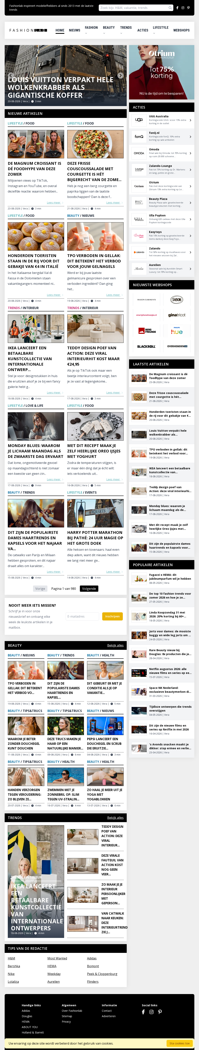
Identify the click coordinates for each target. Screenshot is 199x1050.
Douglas (27, 1016)
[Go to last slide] (11, 75)
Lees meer (54, 202)
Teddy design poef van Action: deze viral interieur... (112, 835)
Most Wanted (57, 958)
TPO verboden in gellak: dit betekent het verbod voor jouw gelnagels (94, 261)
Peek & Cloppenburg (102, 974)
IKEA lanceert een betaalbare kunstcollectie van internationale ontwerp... (30, 358)
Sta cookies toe (180, 1043)
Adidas (92, 958)
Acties (142, 30)
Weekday (54, 974)
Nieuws (74, 30)
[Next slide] (120, 75)
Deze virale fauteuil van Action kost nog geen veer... (112, 864)
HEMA (51, 966)
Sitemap (67, 1016)
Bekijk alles (115, 645)
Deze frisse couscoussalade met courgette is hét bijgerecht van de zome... (94, 171)
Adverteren (109, 1016)
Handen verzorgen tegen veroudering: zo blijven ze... (24, 794)
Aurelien (53, 981)
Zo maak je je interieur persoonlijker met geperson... (113, 893)
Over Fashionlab (72, 1011)
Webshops (181, 30)
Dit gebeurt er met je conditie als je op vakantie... (104, 688)
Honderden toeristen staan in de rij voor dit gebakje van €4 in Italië (33, 261)
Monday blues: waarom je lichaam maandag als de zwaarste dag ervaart (35, 451)
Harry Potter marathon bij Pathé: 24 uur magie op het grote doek (95, 538)
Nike (11, 974)
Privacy (66, 1021)
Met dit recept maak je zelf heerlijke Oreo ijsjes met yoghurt (93, 451)
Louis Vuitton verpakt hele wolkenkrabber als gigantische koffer (60, 87)
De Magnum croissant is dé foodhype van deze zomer (34, 169)
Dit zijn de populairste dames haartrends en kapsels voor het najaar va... (35, 540)
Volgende (89, 588)
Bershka (14, 966)
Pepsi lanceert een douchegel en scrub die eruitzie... (104, 743)
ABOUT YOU (30, 1027)
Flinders (93, 981)
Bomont (93, 966)
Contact (107, 1011)
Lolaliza (13, 981)
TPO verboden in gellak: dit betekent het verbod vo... (25, 688)
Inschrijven (112, 616)
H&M (11, 958)
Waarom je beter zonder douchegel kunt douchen (24, 743)
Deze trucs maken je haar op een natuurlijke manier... (65, 743)
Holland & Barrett (33, 1032)
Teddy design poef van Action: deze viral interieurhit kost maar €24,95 (93, 356)
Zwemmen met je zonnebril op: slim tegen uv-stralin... (63, 794)
